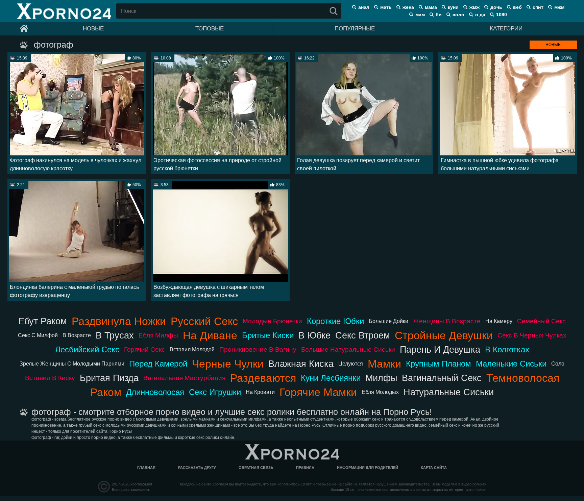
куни (453, 7)
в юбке (314, 335)
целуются (350, 364)
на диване (210, 335)
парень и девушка (440, 349)
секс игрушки (215, 392)
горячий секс (144, 349)
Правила (305, 468)
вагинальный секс (442, 378)
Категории (506, 28)
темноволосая (522, 378)
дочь (496, 7)
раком (105, 392)
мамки (384, 363)
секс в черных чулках (531, 335)
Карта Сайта (434, 468)
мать (386, 7)
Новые (93, 28)
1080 (501, 14)
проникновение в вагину (257, 349)
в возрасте (77, 335)
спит (538, 7)
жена (408, 7)
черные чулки (228, 363)
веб (517, 7)
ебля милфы (158, 335)
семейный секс (541, 321)
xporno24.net (141, 484)
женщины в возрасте (447, 321)
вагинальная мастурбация (184, 377)
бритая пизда (109, 378)
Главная (146, 468)
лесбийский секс (87, 349)
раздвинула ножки (119, 321)
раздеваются (263, 378)
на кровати (260, 392)
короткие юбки (335, 321)
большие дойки (388, 321)
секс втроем (362, 335)
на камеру (498, 321)
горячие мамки (318, 392)
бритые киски (268, 335)
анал (363, 7)
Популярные (355, 28)
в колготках (507, 349)
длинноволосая (155, 392)
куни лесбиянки (331, 377)
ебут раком (42, 321)
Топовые (209, 28)
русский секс (204, 321)
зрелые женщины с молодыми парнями (72, 364)
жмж (474, 7)
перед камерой (158, 363)
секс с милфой (38, 335)
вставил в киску (50, 377)
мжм (559, 7)
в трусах (115, 335)
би (439, 14)
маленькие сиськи (511, 363)
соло (458, 14)
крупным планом (438, 363)
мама (431, 7)
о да (480, 14)
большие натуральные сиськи (348, 349)
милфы (381, 378)
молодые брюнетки (272, 321)
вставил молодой (192, 349)
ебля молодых (380, 392)
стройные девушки (444, 335)
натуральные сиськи (449, 392)
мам (420, 14)
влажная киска (301, 363)
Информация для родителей (367, 468)
